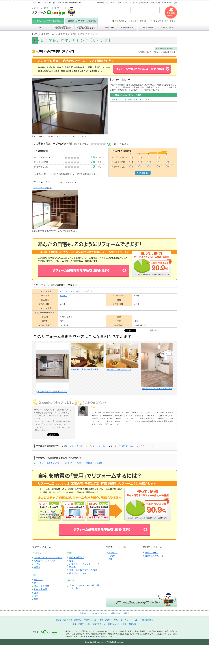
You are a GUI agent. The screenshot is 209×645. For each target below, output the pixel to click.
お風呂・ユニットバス (44, 560)
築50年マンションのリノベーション (157, 389)
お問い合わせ (115, 613)
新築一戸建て (144, 3)
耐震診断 (132, 624)
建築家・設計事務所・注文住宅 (69, 620)
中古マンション (111, 3)
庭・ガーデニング (77, 573)
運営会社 (127, 613)
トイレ (37, 564)
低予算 (125, 446)
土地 (152, 3)
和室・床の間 (40, 589)
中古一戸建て (134, 3)
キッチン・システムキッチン (125, 99)
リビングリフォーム (46, 34)
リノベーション (167, 3)
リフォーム (117, 620)
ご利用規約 (82, 613)
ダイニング (39, 582)
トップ (34, 34)
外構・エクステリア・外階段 (83, 570)
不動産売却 (100, 3)
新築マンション (123, 3)
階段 (36, 599)
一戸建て (63, 296)
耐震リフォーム (151, 553)
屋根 (71, 560)
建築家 (158, 3)
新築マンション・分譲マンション (106, 624)
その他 (131, 446)
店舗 (110, 559)
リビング (68, 463)
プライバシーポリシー (99, 613)
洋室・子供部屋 (41, 586)
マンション (113, 553)
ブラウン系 (73, 446)
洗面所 (37, 567)
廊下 (36, 596)
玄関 (36, 593)
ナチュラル (101, 446)
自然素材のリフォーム (154, 556)
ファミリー (150, 446)
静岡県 (89, 463)
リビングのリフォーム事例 (66, 34)
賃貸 (175, 3)
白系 (81, 446)
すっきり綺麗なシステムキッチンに (52, 392)
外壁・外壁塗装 (76, 557)
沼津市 (99, 463)
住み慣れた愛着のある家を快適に (86, 369)
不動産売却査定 (146, 620)
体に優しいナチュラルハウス (119, 369)
